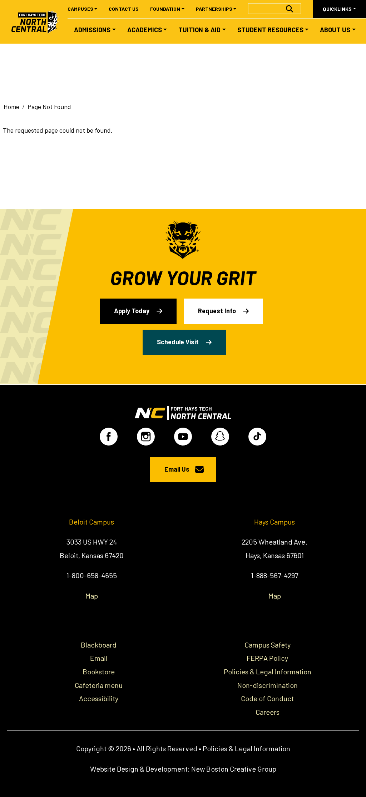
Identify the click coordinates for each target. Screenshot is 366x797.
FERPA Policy (267, 658)
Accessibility (98, 698)
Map (91, 595)
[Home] (38, 21)
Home (11, 106)
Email (99, 658)
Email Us (176, 469)
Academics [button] (144, 30)
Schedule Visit (178, 342)
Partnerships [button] (214, 9)
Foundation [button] (165, 9)
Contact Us (124, 9)
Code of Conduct (267, 698)
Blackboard (99, 644)
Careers (268, 712)
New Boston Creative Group (233, 768)
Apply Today (131, 311)
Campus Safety (267, 644)
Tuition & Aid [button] (199, 30)
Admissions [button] (92, 30)
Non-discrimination (267, 685)
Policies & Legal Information (267, 671)
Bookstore (99, 671)
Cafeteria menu (99, 685)
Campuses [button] (80, 9)
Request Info (217, 311)
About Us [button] (335, 30)
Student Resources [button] (270, 30)
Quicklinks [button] (337, 9)
